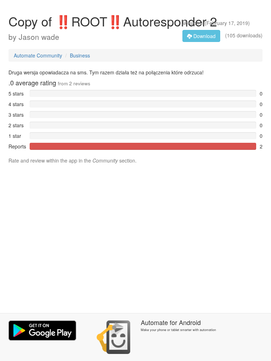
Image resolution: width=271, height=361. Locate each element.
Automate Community (38, 55)
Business (80, 55)
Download (204, 35)
